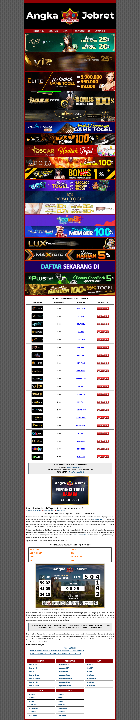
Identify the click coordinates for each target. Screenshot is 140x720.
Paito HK (31, 701)
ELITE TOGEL (81, 363)
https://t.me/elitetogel (74, 467)
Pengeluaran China (64, 682)
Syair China (61, 712)
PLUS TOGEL (81, 457)
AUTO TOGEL (81, 340)
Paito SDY (31, 694)
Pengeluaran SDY (63, 664)
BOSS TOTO (81, 394)
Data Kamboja (91, 679)
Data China (90, 682)
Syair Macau (61, 705)
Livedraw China (33, 682)
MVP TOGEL (81, 347)
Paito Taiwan (32, 715)
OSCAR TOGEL (81, 425)
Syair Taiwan (62, 715)
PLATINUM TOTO (81, 379)
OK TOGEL (81, 332)
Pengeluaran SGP (63, 668)
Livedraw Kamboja (34, 679)
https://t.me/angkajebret (76, 472)
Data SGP (90, 668)
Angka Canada (60, 510)
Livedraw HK (32, 671)
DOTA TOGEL (81, 308)
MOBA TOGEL (81, 355)
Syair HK (60, 701)
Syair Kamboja (62, 708)
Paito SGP (31, 698)
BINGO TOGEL (80, 449)
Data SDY (90, 664)
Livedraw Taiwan (33, 686)
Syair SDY (61, 694)
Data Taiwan (91, 686)
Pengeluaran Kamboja (65, 679)
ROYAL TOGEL (80, 371)
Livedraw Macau (33, 675)
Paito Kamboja (33, 708)
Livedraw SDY (32, 664)
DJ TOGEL (81, 316)
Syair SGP (61, 698)
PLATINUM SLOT (81, 410)
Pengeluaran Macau (64, 675)
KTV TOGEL (81, 324)
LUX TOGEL (81, 441)
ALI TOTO (81, 433)
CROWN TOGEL (81, 418)
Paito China (32, 712)
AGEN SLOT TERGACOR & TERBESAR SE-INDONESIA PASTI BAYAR (55, 654)
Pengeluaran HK (63, 671)
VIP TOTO (81, 386)
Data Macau (90, 675)
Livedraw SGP (32, 668)
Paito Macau (32, 705)
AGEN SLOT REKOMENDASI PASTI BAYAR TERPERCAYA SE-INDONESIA (57, 651)
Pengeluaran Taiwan (64, 686)
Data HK (89, 671)
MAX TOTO (80, 402)
